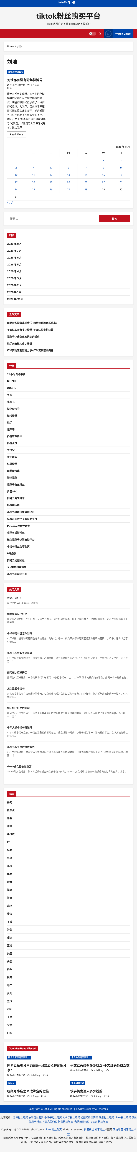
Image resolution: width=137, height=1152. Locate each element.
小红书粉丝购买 (53, 1117)
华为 (9, 873)
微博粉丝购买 (20, 1117)
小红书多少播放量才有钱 (21, 746)
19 (51, 182)
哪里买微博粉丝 (16, 532)
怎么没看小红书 (16, 688)
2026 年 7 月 (14, 250)
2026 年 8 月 (14, 243)
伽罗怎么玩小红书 (17, 613)
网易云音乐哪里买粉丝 (19, 1057)
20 (68, 182)
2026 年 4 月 (14, 271)
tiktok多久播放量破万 (19, 766)
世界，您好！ (14, 597)
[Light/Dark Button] (92, 34)
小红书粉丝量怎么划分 (19, 633)
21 (86, 182)
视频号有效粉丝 (16, 484)
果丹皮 (11, 834)
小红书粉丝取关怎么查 (19, 652)
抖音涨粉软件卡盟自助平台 (22, 518)
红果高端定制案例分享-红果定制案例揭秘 (30, 350)
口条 (9, 1032)
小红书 (11, 401)
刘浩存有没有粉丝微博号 (24, 80)
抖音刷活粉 (13, 505)
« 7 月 (10, 202)
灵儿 (9, 993)
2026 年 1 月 (14, 292)
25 (33, 189)
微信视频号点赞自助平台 (21, 539)
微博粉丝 (12, 415)
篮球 (9, 1001)
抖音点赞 (12, 443)
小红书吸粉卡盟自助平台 (21, 511)
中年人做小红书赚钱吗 (19, 727)
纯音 (9, 953)
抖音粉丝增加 (65, 1121)
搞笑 (9, 889)
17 (16, 182)
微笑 (9, 977)
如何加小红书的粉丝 (18, 708)
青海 (9, 913)
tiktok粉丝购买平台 (68, 16)
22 (103, 182)
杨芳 (9, 802)
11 (33, 174)
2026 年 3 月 (14, 278)
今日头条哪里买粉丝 (81, 1057)
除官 (9, 881)
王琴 (9, 1016)
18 (33, 182)
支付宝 (11, 450)
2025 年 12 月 (15, 298)
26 (51, 189)
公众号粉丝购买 (71, 1117)
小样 (9, 865)
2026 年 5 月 (14, 264)
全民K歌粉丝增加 (16, 567)
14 (86, 174)
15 (103, 174)
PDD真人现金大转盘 (18, 525)
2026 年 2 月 (14, 285)
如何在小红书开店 (17, 672)
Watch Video (123, 33)
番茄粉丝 (12, 456)
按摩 (9, 897)
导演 (9, 857)
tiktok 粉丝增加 (99, 1121)
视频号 (11, 1083)
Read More (18, 134)
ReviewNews (83, 1108)
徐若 (9, 818)
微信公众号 (13, 408)
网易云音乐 (13, 470)
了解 (9, 921)
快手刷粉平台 (77, 1083)
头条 (9, 394)
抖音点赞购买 (49, 1121)
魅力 (9, 849)
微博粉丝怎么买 (15, 72)
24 (16, 189)
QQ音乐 (11, 388)
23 (121, 182)
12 (51, 174)
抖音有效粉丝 (14, 436)
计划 (9, 929)
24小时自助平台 (17, 84)
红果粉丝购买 (106, 1117)
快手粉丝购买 (36, 1117)
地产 (9, 985)
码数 (9, 969)
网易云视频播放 (16, 560)
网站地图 (118, 1129)
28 (86, 189)
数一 (9, 842)
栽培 (9, 905)
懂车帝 (11, 429)
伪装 (9, 961)
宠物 (9, 1024)
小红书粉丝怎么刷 (17, 573)
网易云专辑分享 (16, 498)
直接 (9, 945)
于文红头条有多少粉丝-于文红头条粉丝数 (30, 329)
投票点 (11, 810)
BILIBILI (11, 381)
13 (68, 174)
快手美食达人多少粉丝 (19, 343)
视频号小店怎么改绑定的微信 (23, 336)
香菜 (9, 826)
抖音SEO (12, 491)
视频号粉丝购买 (89, 1117)
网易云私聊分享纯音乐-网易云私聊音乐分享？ (32, 322)
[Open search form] (100, 33)
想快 (9, 937)
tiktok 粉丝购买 (53, 1129)
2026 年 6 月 (14, 257)
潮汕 (9, 1008)
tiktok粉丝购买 (123, 1117)
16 (121, 174)
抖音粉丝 (89, 1129)
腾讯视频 (12, 477)
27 (68, 189)
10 (16, 174)
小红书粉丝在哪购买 (18, 546)
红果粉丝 (12, 463)
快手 (9, 422)
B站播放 (11, 553)
